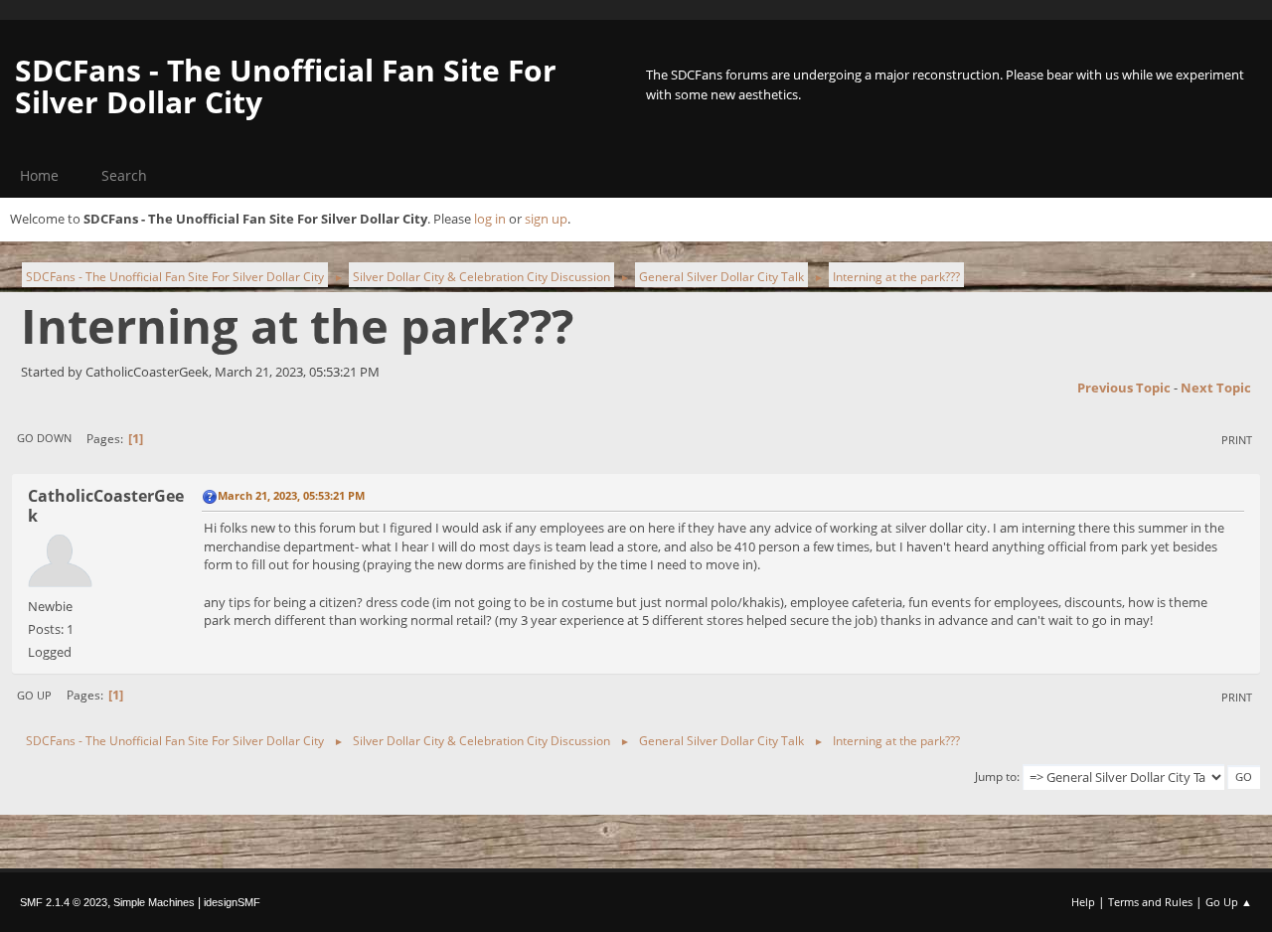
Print (1236, 439)
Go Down (44, 437)
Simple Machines (154, 902)
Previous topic (1124, 387)
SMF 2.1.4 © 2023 (63, 902)
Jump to (996, 776)
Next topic (1216, 387)
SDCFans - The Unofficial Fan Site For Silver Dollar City (285, 86)
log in (490, 219)
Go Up (34, 695)
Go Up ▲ (1228, 901)
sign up (546, 219)
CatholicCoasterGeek (106, 506)
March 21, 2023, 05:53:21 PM (291, 495)
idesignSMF (232, 902)
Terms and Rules (1150, 901)
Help (1083, 901)
